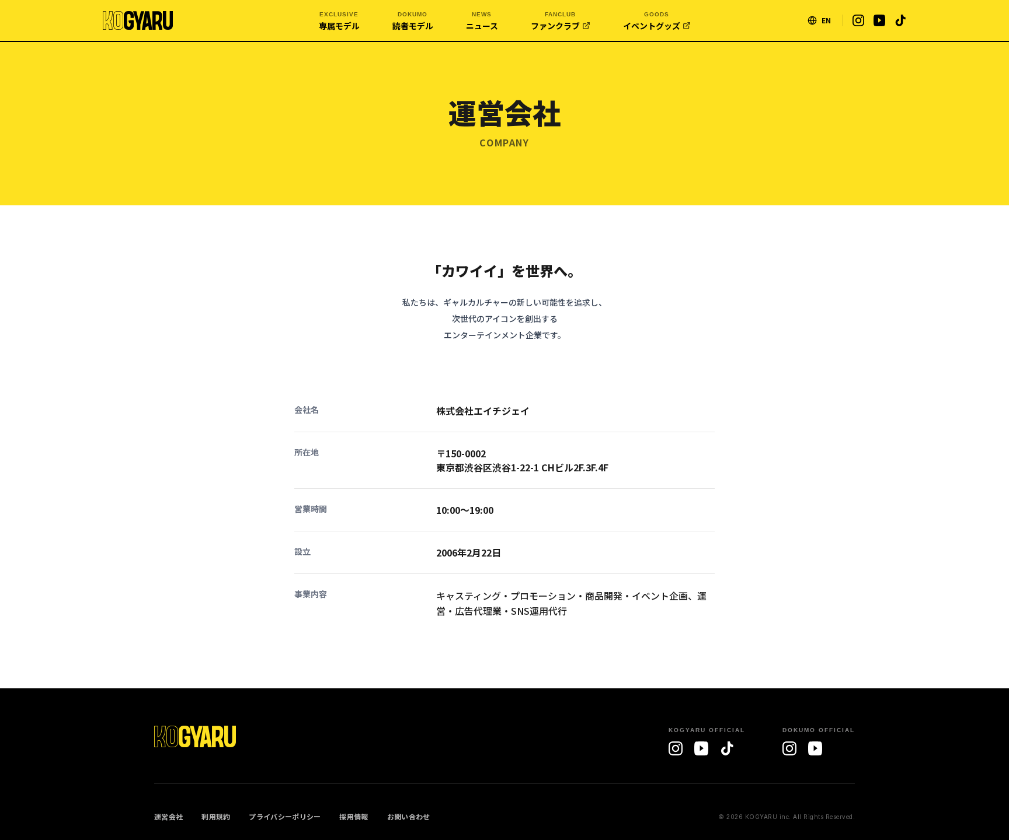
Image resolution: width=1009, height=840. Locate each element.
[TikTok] (727, 748)
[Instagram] (676, 748)
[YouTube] (701, 748)
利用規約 (215, 816)
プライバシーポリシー (285, 816)
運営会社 (168, 816)
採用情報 (353, 816)
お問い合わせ (408, 816)
